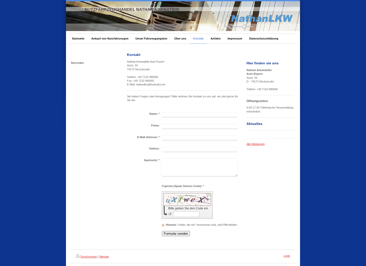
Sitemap (104, 256)
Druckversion (88, 256)
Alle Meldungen (255, 144)
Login (287, 255)
